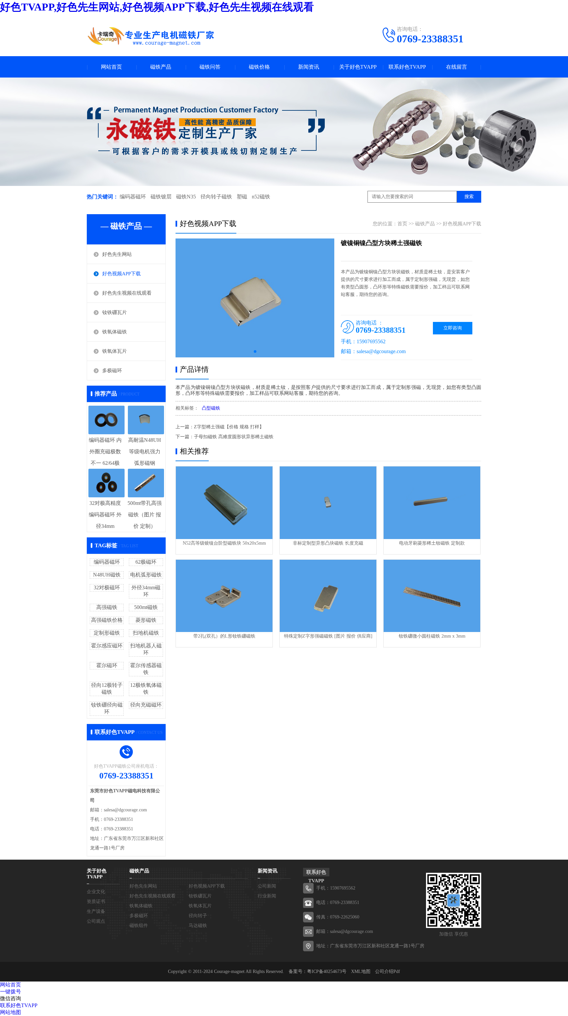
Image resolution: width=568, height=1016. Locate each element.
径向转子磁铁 (216, 196)
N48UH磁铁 (107, 574)
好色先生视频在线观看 (127, 293)
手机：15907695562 (335, 888)
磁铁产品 (160, 67)
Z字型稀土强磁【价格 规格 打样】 (229, 426)
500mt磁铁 (146, 607)
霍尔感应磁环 (107, 645)
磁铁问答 (210, 67)
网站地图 (10, 1012)
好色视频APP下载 (121, 273)
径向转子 (198, 915)
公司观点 (96, 921)
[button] (255, 351)
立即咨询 (452, 328)
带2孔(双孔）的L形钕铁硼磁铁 (224, 636)
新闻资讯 (308, 67)
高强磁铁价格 (107, 620)
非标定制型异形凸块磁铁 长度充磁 (328, 543)
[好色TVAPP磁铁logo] (151, 36)
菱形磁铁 (145, 620)
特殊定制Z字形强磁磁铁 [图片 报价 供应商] (328, 636)
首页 (402, 223)
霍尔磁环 (106, 665)
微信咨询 (10, 998)
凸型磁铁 (211, 408)
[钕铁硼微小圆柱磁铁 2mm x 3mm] (432, 596)
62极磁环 (145, 562)
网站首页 (111, 67)
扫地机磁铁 (146, 633)
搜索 (469, 196)
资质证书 (96, 901)
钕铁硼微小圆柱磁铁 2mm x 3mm (432, 636)
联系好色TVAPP (407, 67)
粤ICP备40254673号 (326, 971)
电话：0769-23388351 (337, 902)
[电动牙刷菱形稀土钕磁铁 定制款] (432, 502)
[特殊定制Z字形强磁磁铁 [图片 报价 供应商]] (328, 596)
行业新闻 (267, 895)
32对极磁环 (107, 587)
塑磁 (242, 196)
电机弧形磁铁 (146, 574)
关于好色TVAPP (358, 67)
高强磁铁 (106, 607)
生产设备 (96, 911)
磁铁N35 (186, 196)
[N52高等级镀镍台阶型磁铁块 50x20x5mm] (224, 502)
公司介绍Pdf (387, 971)
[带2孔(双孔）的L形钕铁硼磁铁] (224, 596)
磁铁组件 (139, 925)
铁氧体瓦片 (114, 351)
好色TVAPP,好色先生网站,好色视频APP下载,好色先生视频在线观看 (157, 7)
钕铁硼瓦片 (114, 312)
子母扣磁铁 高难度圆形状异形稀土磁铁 (233, 436)
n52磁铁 (261, 196)
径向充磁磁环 (146, 705)
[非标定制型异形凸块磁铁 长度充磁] (328, 502)
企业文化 (96, 891)
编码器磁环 (133, 196)
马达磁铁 (198, 925)
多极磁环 (112, 370)
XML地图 (360, 971)
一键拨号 (10, 991)
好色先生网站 (117, 254)
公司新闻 (267, 886)
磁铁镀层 (161, 196)
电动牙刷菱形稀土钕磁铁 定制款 (432, 543)
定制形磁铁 (107, 633)
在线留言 (456, 67)
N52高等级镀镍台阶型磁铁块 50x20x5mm (224, 543)
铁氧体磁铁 (114, 331)
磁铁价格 (259, 67)
